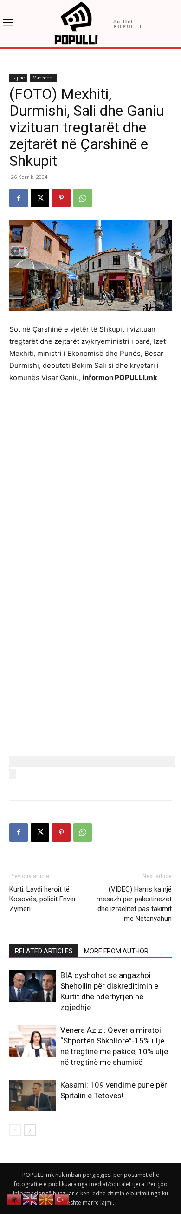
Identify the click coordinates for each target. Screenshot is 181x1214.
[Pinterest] (61, 198)
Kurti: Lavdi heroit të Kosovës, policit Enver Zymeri (42, 899)
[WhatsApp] (82, 198)
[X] (40, 198)
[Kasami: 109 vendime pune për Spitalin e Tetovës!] (32, 1096)
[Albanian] (15, 1199)
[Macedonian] (46, 1199)
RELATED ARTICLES (44, 951)
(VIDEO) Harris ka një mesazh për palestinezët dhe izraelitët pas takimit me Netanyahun (134, 904)
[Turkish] (62, 1199)
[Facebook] (18, 198)
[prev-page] (15, 1130)
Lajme (18, 77)
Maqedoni (43, 77)
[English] (31, 1199)
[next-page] (30, 1130)
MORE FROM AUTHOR (116, 951)
